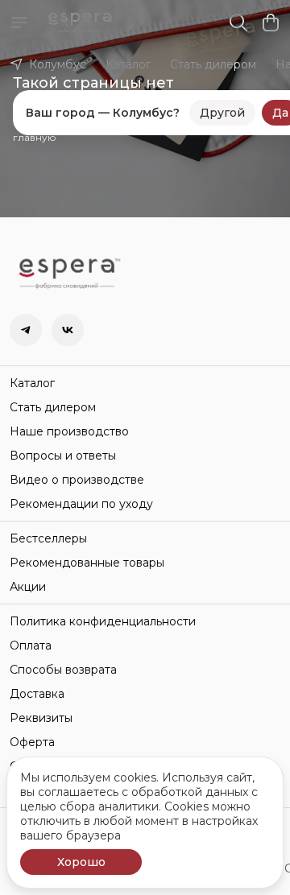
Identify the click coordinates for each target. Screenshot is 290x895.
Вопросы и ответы (63, 455)
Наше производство (69, 431)
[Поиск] (238, 22)
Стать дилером (213, 64)
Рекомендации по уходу (81, 504)
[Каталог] (19, 22)
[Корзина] (270, 22)
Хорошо (81, 862)
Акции (28, 586)
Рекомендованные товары (87, 562)
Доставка (37, 694)
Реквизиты (41, 718)
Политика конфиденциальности (103, 621)
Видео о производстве (77, 479)
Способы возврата (63, 669)
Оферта (32, 742)
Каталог (128, 64)
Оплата (31, 645)
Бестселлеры (48, 538)
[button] (26, 330)
